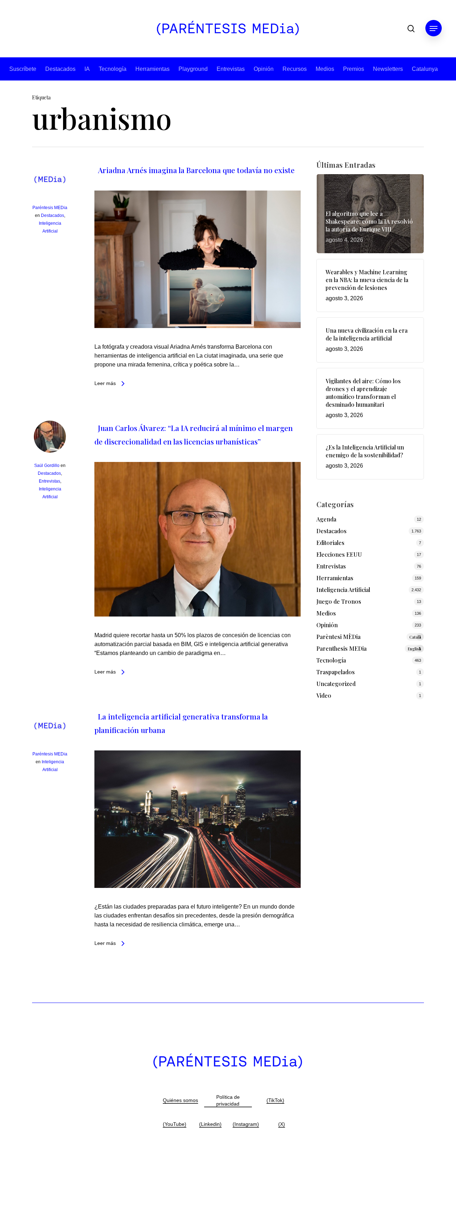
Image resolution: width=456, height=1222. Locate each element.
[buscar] (411, 28)
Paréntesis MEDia (49, 207)
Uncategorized (336, 683)
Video (323, 695)
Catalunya (425, 69)
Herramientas (152, 69)
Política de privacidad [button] (228, 1100)
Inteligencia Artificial (343, 589)
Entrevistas (231, 69)
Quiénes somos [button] (180, 1100)
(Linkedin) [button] (210, 1124)
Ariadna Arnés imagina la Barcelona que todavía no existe (196, 170)
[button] (433, 28)
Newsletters (388, 69)
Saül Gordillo (46, 465)
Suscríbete (22, 69)
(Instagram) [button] (246, 1124)
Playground (193, 69)
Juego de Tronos (338, 601)
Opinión (264, 69)
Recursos (295, 69)
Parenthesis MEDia (368, 648)
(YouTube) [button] (174, 1124)
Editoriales (330, 542)
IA (87, 69)
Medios (325, 69)
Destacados (60, 69)
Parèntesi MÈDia (368, 636)
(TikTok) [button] (275, 1100)
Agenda (326, 519)
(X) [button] (281, 1124)
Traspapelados (335, 672)
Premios (353, 69)
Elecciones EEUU (339, 554)
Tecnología (112, 69)
